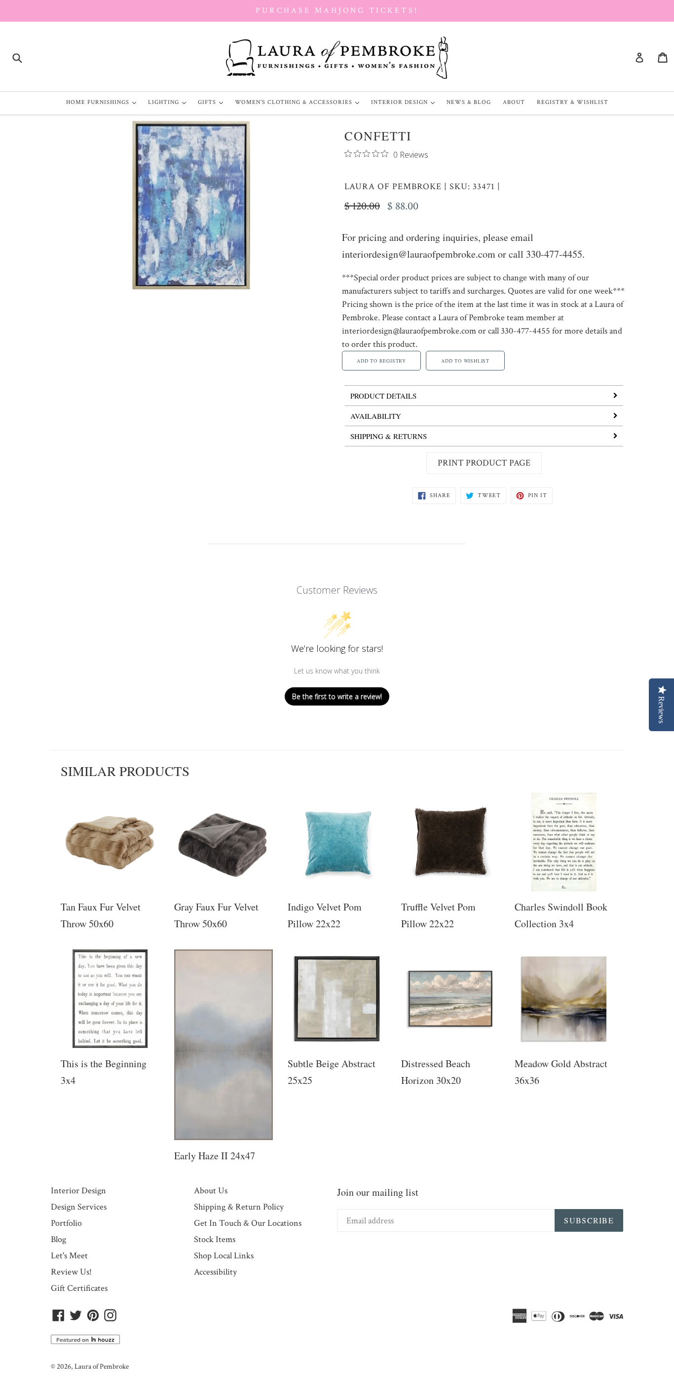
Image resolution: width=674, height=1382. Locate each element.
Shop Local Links (224, 1255)
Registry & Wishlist (572, 102)
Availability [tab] (375, 416)
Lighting (169, 102)
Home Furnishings (103, 102)
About (514, 102)
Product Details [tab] (383, 396)
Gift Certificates (79, 1288)
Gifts (213, 102)
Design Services (79, 1207)
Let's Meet (69, 1255)
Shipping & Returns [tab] (388, 436)
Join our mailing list (377, 1192)
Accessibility (215, 1272)
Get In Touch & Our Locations (247, 1223)
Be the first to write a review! (337, 696)
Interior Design (405, 102)
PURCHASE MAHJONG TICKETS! (337, 10)
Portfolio (66, 1223)
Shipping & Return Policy (239, 1207)
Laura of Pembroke (393, 186)
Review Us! (71, 1272)
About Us (210, 1190)
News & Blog (469, 102)
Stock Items (214, 1239)
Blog (58, 1239)
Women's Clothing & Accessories (299, 102)
